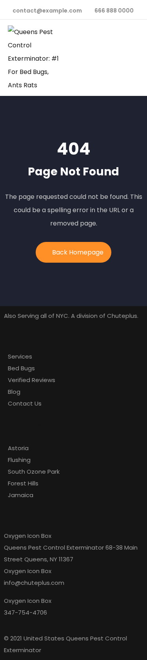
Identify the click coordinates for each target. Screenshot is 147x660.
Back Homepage (77, 252)
